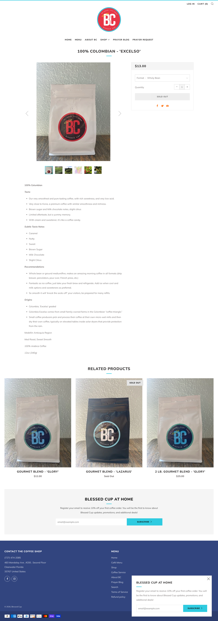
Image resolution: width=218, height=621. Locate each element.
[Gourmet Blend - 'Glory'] (37, 422)
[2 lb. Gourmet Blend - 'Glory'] (180, 422)
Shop (103, 39)
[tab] (49, 170)
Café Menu (116, 562)
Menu (78, 39)
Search (114, 587)
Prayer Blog (121, 39)
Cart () (203, 4)
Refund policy (118, 596)
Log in (191, 4)
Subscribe (143, 522)
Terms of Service (119, 592)
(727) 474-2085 (12, 557)
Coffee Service (118, 572)
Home (68, 39)
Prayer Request (143, 39)
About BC (91, 39)
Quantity (139, 87)
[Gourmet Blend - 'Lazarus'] (109, 422)
